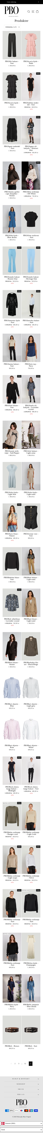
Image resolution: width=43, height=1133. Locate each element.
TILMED (10, 572)
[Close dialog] (41, 551)
